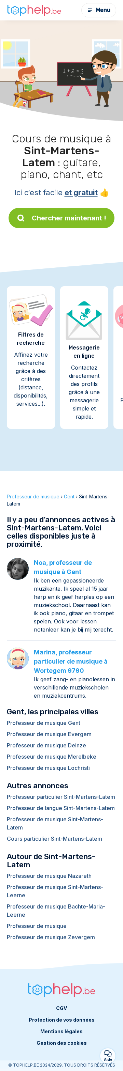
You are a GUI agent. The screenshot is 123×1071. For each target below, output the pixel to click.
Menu (103, 10)
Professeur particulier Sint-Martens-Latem (61, 796)
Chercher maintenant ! (69, 218)
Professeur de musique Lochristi (48, 767)
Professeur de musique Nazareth (49, 875)
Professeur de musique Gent (43, 722)
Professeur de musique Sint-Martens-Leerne (55, 891)
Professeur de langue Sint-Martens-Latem (61, 808)
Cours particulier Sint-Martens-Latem (54, 838)
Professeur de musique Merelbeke (51, 756)
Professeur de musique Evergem (49, 734)
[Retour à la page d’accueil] (34, 10)
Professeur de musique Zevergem (51, 937)
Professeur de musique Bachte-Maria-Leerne (56, 910)
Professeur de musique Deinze (46, 745)
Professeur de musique (37, 925)
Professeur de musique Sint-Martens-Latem (55, 823)
